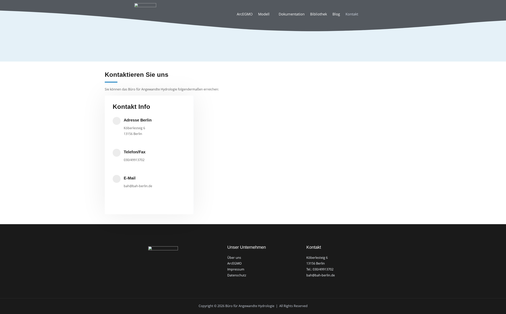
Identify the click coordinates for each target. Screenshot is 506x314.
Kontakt (352, 14)
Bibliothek (318, 14)
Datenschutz (236, 275)
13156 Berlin (315, 263)
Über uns (234, 257)
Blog (336, 14)
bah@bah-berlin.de (320, 275)
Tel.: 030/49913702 (319, 269)
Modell (264, 14)
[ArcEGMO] (145, 13)
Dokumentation (292, 14)
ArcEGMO (245, 14)
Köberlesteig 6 (317, 257)
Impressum (235, 269)
